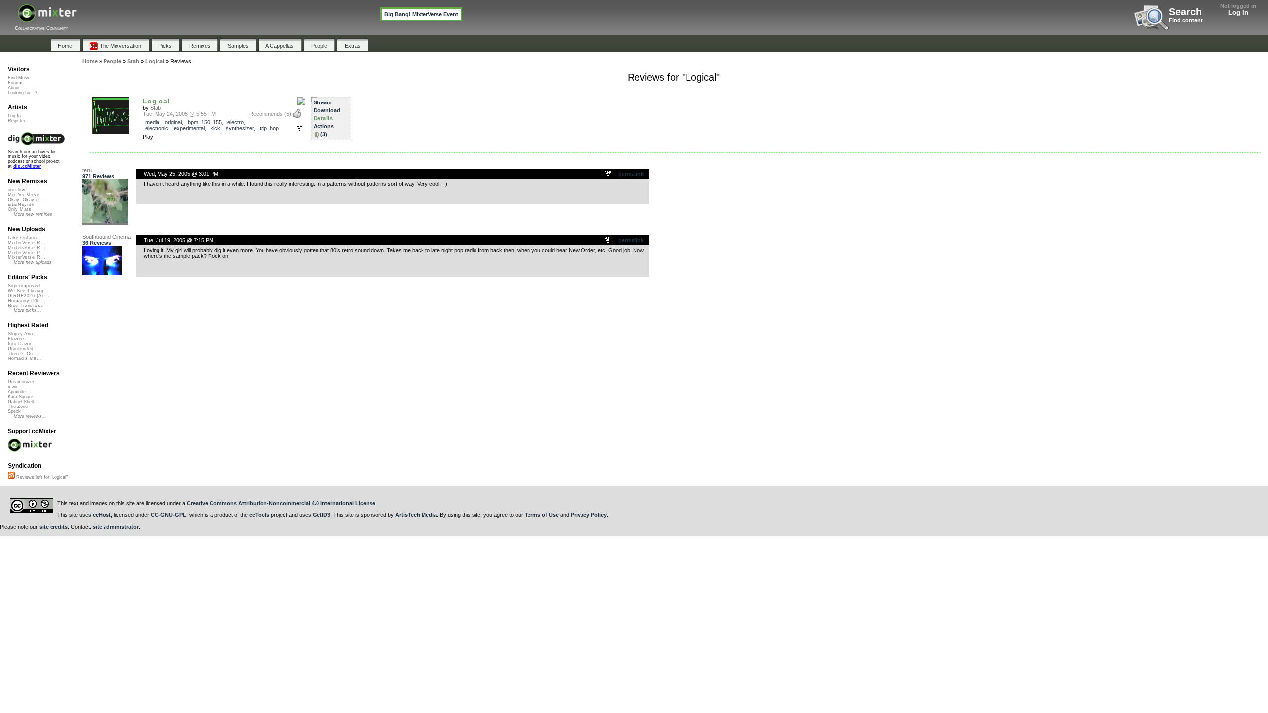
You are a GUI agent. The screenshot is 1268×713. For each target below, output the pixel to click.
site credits (53, 527)
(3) (323, 134)
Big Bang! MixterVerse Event (421, 14)
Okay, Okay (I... (26, 199)
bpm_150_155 (205, 122)
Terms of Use (542, 515)
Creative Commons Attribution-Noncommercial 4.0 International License (281, 503)
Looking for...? (22, 92)
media (152, 122)
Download (327, 110)
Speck (14, 411)
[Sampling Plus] (301, 101)
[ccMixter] (47, 18)
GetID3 (321, 515)
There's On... (23, 353)
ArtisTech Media (416, 515)
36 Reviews (96, 243)
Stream (323, 102)
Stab (155, 108)
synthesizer (240, 128)
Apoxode (17, 391)
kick (215, 128)
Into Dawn (19, 343)
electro (235, 122)
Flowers (17, 338)
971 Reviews (98, 176)
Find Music (19, 77)
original (173, 122)
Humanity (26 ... (26, 300)
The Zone (18, 406)
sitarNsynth (21, 204)
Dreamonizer (21, 381)
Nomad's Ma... (25, 358)
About (14, 87)
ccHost (102, 515)
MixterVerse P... (26, 252)
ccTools (259, 515)
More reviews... (30, 416)
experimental (189, 128)
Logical (156, 101)
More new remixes (33, 214)
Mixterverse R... (26, 247)
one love (17, 189)
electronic (156, 128)
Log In (1238, 12)
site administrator (116, 527)
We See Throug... (28, 290)
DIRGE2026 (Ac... (28, 295)
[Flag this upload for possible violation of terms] (300, 128)
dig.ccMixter (27, 166)
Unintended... (23, 348)
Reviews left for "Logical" (41, 477)
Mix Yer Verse (23, 194)
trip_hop (269, 128)
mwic (13, 386)
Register (16, 120)
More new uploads (33, 262)
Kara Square (20, 396)
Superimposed (24, 285)
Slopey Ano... (23, 333)
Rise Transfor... (26, 305)
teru (87, 170)
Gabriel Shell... (23, 401)
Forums (16, 82)
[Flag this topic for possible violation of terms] (608, 174)
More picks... (27, 310)
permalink (631, 174)
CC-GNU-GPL (168, 515)
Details (323, 118)
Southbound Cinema (106, 237)
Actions (324, 126)
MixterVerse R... (26, 242)
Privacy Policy (589, 515)
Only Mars (19, 209)
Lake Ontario (22, 237)
